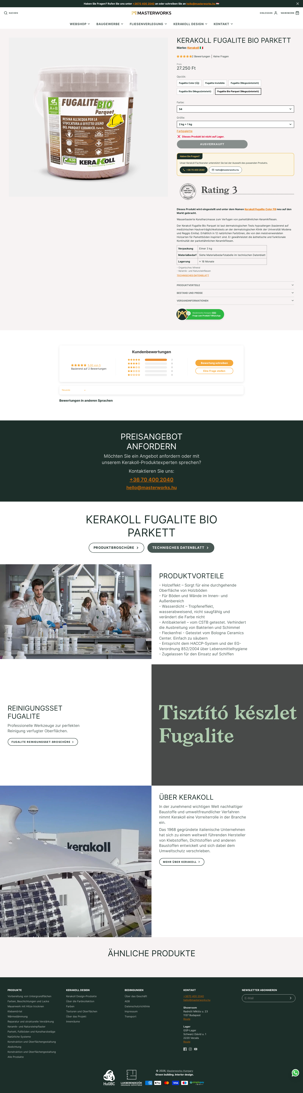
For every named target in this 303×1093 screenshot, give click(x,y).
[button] (184, 56)
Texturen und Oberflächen (81, 1011)
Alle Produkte (16, 1056)
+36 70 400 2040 (195, 170)
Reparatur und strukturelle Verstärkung (31, 1021)
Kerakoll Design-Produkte (81, 996)
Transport (130, 1016)
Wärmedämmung (18, 1016)
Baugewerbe (108, 24)
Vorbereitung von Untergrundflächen (29, 996)
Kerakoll (193, 47)
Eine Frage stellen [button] (214, 370)
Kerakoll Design (188, 24)
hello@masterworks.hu (200, 3)
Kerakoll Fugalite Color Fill (260, 209)
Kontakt (221, 24)
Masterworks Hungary (180, 1070)
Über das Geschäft (136, 996)
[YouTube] (195, 1049)
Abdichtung (14, 1046)
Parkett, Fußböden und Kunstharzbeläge (31, 1031)
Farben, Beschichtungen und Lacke (28, 1001)
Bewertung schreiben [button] (214, 363)
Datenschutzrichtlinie (137, 1006)
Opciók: (181, 76)
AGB (127, 1001)
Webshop (78, 24)
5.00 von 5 (94, 365)
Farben (70, 1006)
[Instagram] (190, 1049)
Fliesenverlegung (146, 24)
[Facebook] (185, 1049)
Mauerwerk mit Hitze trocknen (26, 1006)
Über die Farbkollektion (80, 1001)
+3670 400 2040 (143, 3)
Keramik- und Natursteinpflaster (26, 1026)
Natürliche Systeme (19, 1036)
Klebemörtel (15, 1011)
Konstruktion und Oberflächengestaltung (32, 1041)
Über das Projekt (76, 1016)
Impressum (131, 1011)
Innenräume (73, 1021)
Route (186, 1019)
